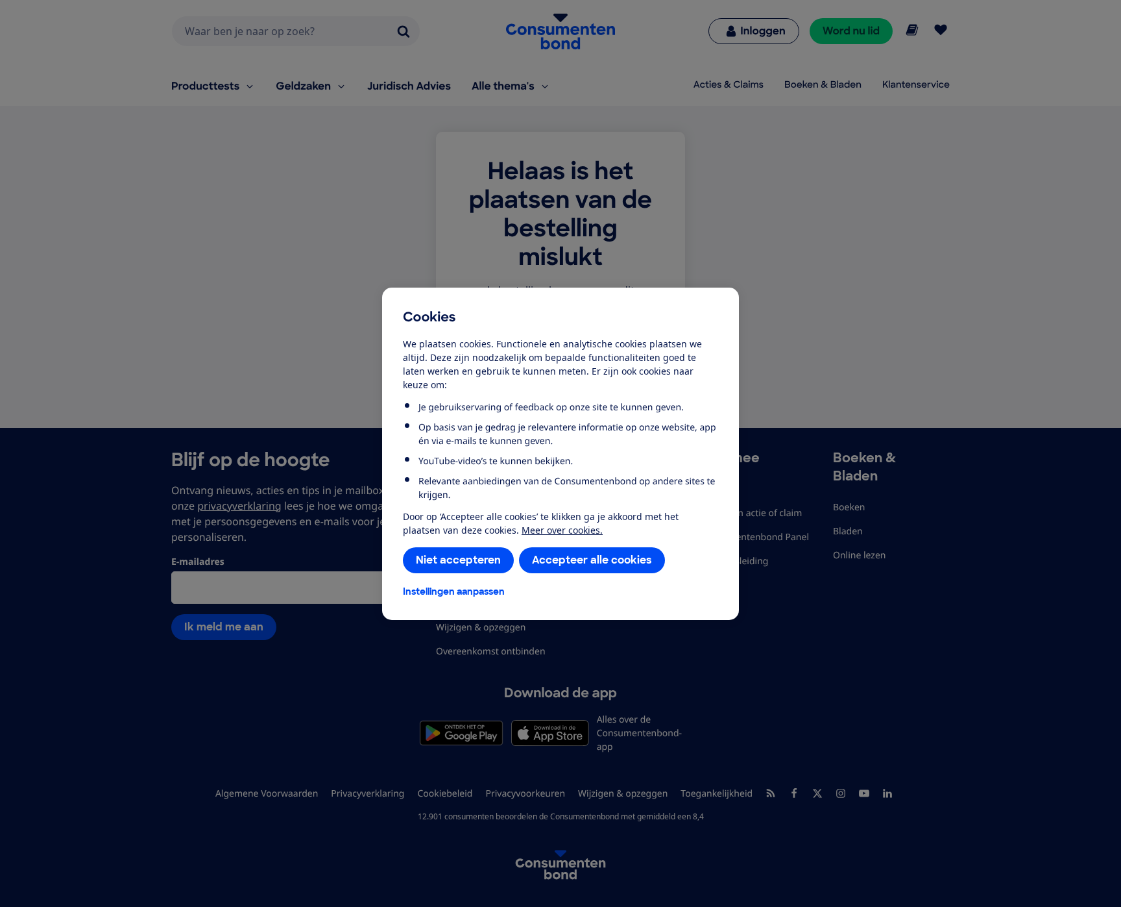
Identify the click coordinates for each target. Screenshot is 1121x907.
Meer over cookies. (562, 530)
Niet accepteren (458, 560)
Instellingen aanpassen (454, 591)
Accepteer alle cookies (592, 560)
